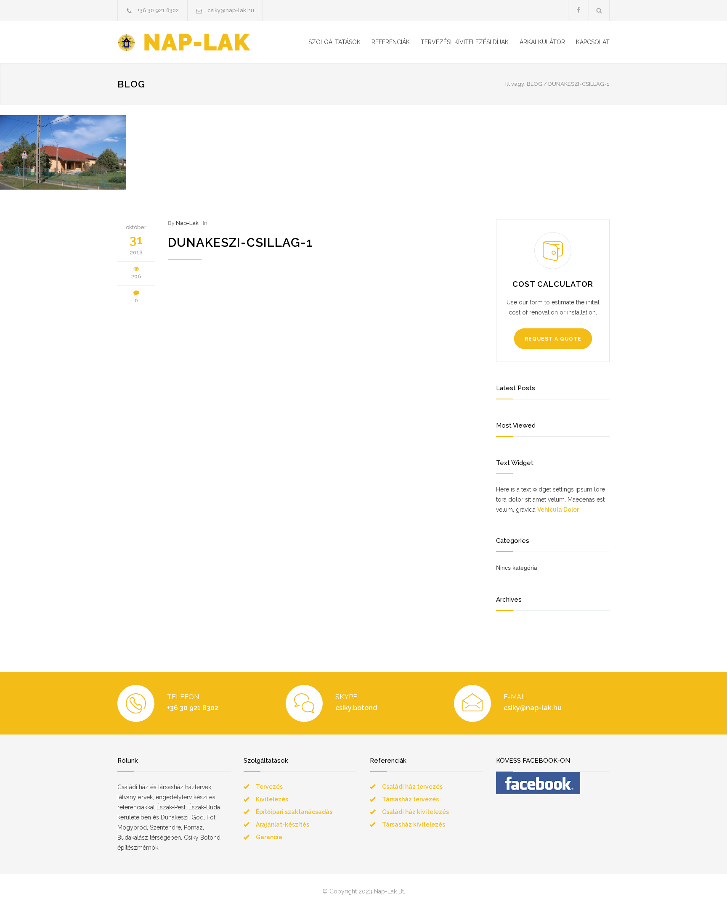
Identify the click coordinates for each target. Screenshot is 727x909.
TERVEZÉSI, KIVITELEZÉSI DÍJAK (465, 42)
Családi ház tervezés (412, 786)
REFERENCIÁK (390, 42)
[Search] (599, 10)
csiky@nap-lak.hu (230, 10)
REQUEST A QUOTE (553, 339)
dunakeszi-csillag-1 (240, 242)
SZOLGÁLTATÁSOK (334, 42)
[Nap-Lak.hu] (195, 42)
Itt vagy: (515, 84)
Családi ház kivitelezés (415, 812)
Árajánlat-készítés (282, 824)
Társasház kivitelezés (413, 824)
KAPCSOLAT (593, 42)
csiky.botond (356, 708)
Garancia (269, 837)
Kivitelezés (272, 799)
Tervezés (269, 786)
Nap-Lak (187, 223)
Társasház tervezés (410, 799)
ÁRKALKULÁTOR (542, 42)
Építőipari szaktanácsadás (294, 812)
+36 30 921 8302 (158, 10)
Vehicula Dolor (558, 509)
